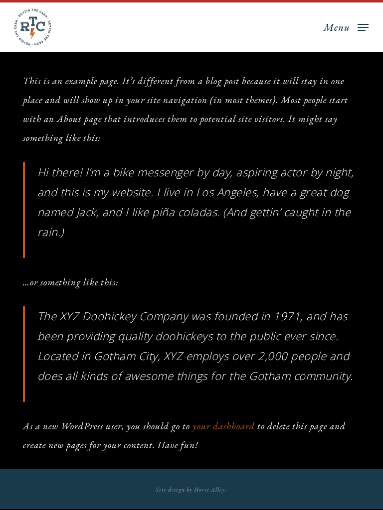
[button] (346, 25)
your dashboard (223, 426)
